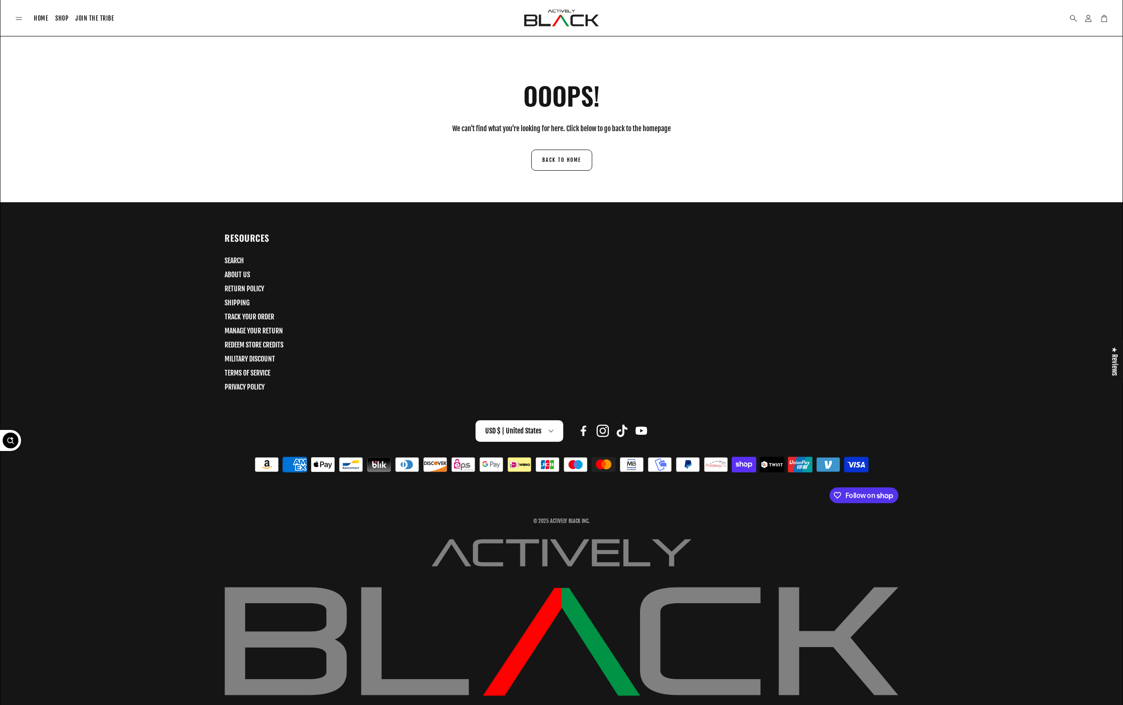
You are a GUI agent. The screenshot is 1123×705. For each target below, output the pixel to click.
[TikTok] (622, 431)
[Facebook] (583, 431)
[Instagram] (603, 431)
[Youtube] (641, 431)
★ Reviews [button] (1114, 361)
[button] (18, 18)
